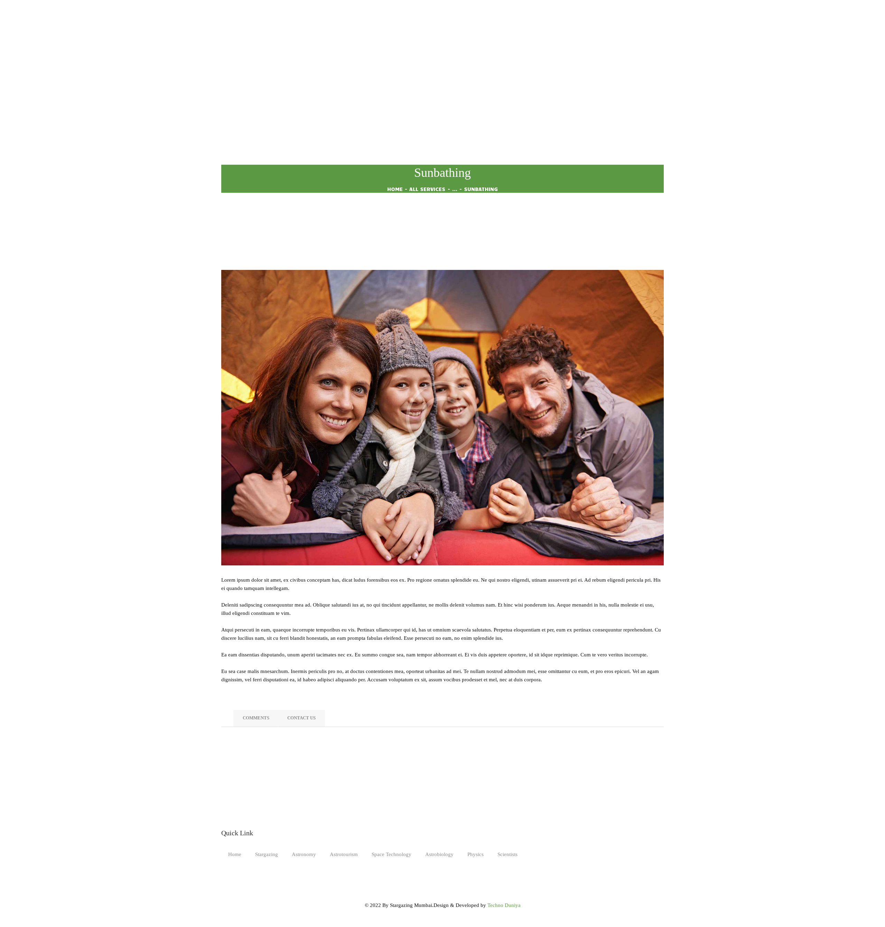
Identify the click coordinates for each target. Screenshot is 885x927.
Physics (475, 854)
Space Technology (391, 854)
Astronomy (304, 854)
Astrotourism (344, 854)
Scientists (507, 854)
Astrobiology (439, 854)
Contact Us (301, 718)
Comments (256, 718)
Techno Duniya (504, 905)
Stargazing (266, 854)
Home (395, 189)
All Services (427, 189)
